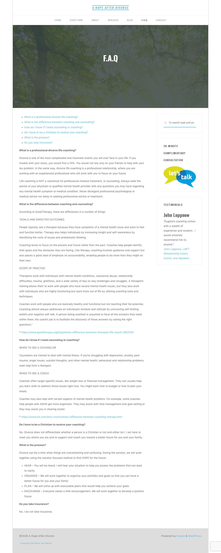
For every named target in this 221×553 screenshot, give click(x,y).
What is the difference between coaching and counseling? (59, 122)
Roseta (180, 535)
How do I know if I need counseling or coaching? (53, 127)
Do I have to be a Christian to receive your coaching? (56, 132)
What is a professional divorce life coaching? (51, 116)
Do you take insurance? (38, 142)
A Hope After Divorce (110, 8)
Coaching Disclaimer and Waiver (36, 543)
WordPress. (195, 535)
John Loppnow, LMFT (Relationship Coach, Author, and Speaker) (177, 254)
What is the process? (37, 137)
